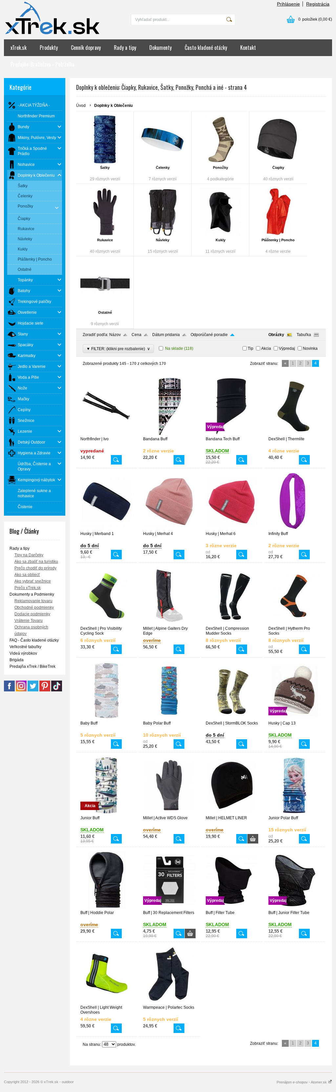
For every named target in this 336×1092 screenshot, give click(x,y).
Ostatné (105, 312)
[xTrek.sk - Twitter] (33, 690)
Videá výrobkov (23, 653)
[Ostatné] (104, 284)
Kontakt (248, 47)
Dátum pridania (166, 334)
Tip (250, 348)
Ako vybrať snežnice (32, 581)
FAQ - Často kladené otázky (34, 640)
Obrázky (276, 334)
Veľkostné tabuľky (25, 647)
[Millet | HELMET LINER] (232, 812)
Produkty (49, 47)
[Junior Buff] (106, 812)
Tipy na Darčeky (28, 555)
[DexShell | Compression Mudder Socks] (232, 623)
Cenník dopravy (86, 47)
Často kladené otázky (206, 47)
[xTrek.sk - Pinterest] (44, 690)
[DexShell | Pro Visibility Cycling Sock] (106, 623)
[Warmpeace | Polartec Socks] (169, 1002)
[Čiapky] (278, 139)
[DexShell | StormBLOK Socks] (232, 718)
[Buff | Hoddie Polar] (106, 907)
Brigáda (17, 660)
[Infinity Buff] (294, 528)
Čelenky (163, 167)
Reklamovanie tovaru (33, 601)
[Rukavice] (104, 211)
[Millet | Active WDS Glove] (169, 812)
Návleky (162, 240)
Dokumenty (160, 47)
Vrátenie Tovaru (28, 620)
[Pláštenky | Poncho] (278, 211)
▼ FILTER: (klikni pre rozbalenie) (118, 348)
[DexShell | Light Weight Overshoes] (106, 1002)
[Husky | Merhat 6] (232, 528)
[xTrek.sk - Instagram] (21, 690)
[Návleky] (162, 211)
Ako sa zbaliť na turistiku (36, 561)
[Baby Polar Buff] (169, 718)
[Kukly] (220, 211)
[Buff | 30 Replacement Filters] (169, 907)
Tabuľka (304, 334)
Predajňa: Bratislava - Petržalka (42, 64)
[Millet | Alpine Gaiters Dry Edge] (169, 623)
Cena (136, 334)
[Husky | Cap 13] (294, 718)
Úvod (81, 105)
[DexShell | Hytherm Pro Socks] (294, 623)
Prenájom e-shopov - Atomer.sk (302, 1082)
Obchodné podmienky (34, 607)
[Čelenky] (162, 139)
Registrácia (317, 4)
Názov (115, 334)
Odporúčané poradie (209, 334)
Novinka (310, 348)
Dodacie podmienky (32, 614)
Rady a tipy (125, 47)
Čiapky (278, 167)
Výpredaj (287, 348)
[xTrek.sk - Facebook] (9, 690)
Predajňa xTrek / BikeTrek (32, 666)
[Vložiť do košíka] (252, 839)
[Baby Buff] (106, 718)
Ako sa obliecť (27, 574)
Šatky (105, 167)
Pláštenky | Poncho (278, 240)
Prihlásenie (288, 4)
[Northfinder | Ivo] (106, 433)
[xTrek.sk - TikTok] (56, 690)
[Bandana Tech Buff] (232, 433)
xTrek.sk (18, 47)
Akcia (266, 348)
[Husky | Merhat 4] (169, 528)
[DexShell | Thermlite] (294, 433)
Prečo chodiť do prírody (35, 568)
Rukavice (105, 240)
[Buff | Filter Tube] (232, 907)
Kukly (220, 240)
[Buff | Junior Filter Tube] (294, 907)
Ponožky (220, 167)
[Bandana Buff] (169, 433)
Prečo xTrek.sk (27, 588)
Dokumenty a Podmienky (32, 594)
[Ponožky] (220, 139)
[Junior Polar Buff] (294, 812)
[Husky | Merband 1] (106, 528)
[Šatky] (104, 139)
